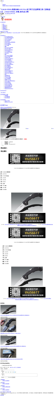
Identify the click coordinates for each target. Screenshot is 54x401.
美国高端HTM (7, 75)
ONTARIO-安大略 (8, 63)
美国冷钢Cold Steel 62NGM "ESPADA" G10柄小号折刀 (10, 333)
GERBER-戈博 (7, 57)
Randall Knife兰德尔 (8, 84)
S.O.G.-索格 (7, 45)
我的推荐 (18, 5)
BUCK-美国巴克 (8, 66)
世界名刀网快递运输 (6, 386)
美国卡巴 (4, 25)
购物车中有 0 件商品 (4, 31)
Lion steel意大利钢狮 (8, 52)
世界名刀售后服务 (6, 383)
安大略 (13, 13)
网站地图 (2, 395)
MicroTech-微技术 (8, 39)
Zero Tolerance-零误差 (9, 55)
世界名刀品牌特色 (6, 389)
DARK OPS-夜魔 (8, 83)
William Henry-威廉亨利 (9, 73)
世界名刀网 (9, 391)
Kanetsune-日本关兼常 (9, 49)
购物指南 (3, 379)
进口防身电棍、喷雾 (4, 94)
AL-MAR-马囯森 (8, 77)
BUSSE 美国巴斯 (8, 44)
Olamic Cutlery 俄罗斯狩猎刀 (10, 80)
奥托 (5, 74)
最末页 (19, 367)
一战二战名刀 (3, 92)
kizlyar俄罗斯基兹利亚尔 (9, 37)
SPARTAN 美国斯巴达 (9, 70)
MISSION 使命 (7, 76)
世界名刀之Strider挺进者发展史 (6, 107)
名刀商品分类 (2, 22)
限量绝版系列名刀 (8, 87)
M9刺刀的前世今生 (3, 108)
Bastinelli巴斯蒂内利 (8, 86)
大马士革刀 (7, 53)
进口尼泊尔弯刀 (3, 90)
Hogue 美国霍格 (8, 78)
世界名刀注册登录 (6, 380)
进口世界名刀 (9, 32)
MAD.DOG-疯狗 (8, 48)
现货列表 (3, 16)
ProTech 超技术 (7, 43)
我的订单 (7, 5)
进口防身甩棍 (3, 99)
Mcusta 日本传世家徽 (8, 56)
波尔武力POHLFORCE (9, 88)
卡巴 (6, 13)
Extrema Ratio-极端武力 (9, 58)
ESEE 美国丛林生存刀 (9, 67)
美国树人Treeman (8, 79)
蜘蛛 (5, 54)
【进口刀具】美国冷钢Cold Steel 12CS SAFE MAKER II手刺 (11, 359)
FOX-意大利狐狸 (8, 59)
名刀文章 (2, 105)
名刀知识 (3, 388)
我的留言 (11, 5)
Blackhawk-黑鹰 (7, 68)
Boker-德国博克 (7, 65)
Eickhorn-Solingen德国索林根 (10, 42)
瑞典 (11, 13)
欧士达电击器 (7, 97)
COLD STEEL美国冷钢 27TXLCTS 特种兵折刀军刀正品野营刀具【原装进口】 (15, 315)
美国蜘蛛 (4, 28)
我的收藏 (15, 5)
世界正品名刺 (7, 69)
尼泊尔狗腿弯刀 (5, 29)
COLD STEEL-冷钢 (16, 32)
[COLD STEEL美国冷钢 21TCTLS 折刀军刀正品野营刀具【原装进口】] (9, 127)
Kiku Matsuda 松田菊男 (9, 47)
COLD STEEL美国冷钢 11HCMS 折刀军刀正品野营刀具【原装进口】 (13, 346)
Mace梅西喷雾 (7, 96)
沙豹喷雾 (6, 95)
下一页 (16, 367)
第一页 (11, 367)
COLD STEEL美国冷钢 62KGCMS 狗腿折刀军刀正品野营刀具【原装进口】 (19, 224)
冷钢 (7, 13)
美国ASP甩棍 (7, 100)
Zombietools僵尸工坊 (8, 85)
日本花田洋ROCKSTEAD (9, 62)
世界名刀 (4, 391)
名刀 (3, 0)
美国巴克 (4, 27)
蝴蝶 (5, 46)
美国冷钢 (4, 26)
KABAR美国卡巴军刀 (9, 36)
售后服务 (3, 382)
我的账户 (4, 4)
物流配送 (3, 385)
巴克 (9, 13)
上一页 (14, 367)
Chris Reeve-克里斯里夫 (9, 64)
